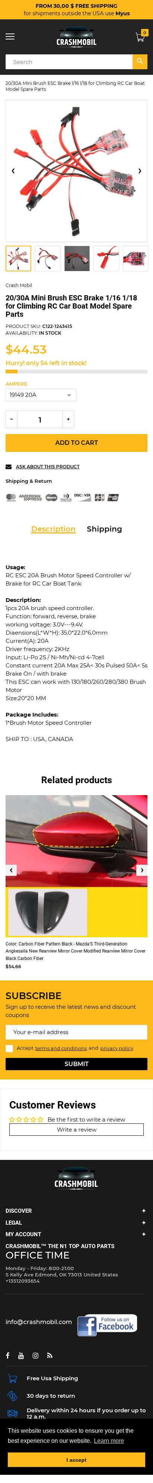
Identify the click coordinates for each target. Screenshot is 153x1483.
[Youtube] (21, 1356)
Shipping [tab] (104, 528)
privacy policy (116, 1048)
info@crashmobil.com (39, 1322)
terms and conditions (61, 1048)
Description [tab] (53, 528)
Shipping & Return (29, 481)
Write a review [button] (77, 1129)
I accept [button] (76, 1460)
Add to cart (76, 442)
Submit (77, 1064)
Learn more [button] (109, 1441)
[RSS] (49, 1356)
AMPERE (16, 384)
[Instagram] (35, 1356)
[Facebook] (7, 1356)
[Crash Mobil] (76, 37)
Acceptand (75, 1048)
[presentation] (11, 870)
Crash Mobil (19, 285)
